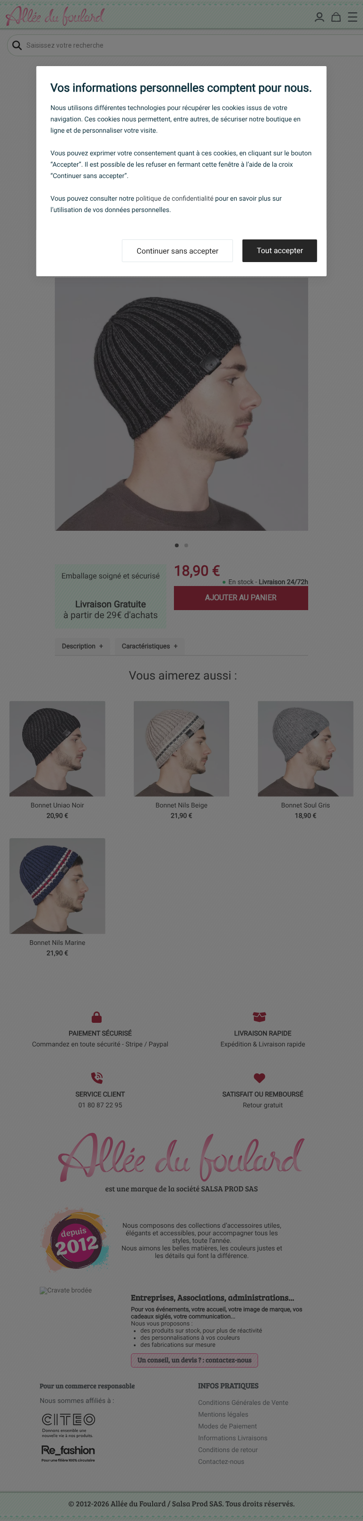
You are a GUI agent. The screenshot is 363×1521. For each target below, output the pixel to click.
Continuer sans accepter (177, 250)
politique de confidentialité (174, 199)
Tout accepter (280, 250)
